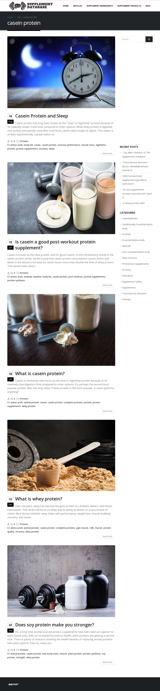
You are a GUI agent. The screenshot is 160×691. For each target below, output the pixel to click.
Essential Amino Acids (133, 240)
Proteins (24, 141)
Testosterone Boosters (134, 293)
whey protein (28, 406)
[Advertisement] (136, 93)
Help (148, 6)
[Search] (149, 39)
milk (92, 527)
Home (66, 6)
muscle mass (88, 144)
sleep (51, 148)
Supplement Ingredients (100, 6)
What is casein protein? (40, 373)
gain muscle (82, 527)
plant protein (75, 653)
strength (20, 657)
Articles (77, 6)
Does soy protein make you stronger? (54, 625)
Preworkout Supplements (135, 263)
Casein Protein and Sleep (41, 116)
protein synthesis (16, 280)
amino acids (16, 144)
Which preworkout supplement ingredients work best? (134, 179)
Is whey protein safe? (134, 203)
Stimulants (127, 275)
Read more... (108, 153)
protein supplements (27, 148)
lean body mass (50, 653)
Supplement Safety (132, 281)
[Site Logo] (30, 5)
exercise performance (69, 144)
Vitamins (126, 299)
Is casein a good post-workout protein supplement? (55, 244)
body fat (28, 144)
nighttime (101, 144)
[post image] (61, 72)
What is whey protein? (38, 499)
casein (37, 144)
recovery (43, 148)
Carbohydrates (130, 218)
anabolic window (32, 276)
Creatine (126, 234)
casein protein (49, 144)
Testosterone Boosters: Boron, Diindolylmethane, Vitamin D (135, 166)
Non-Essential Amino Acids (136, 251)
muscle (98, 527)
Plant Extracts (129, 257)
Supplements (129, 287)
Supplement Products (129, 6)
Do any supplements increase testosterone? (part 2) (137, 193)
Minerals (126, 245)
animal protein (31, 402)
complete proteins (73, 402)
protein (11, 148)
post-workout (75, 276)
